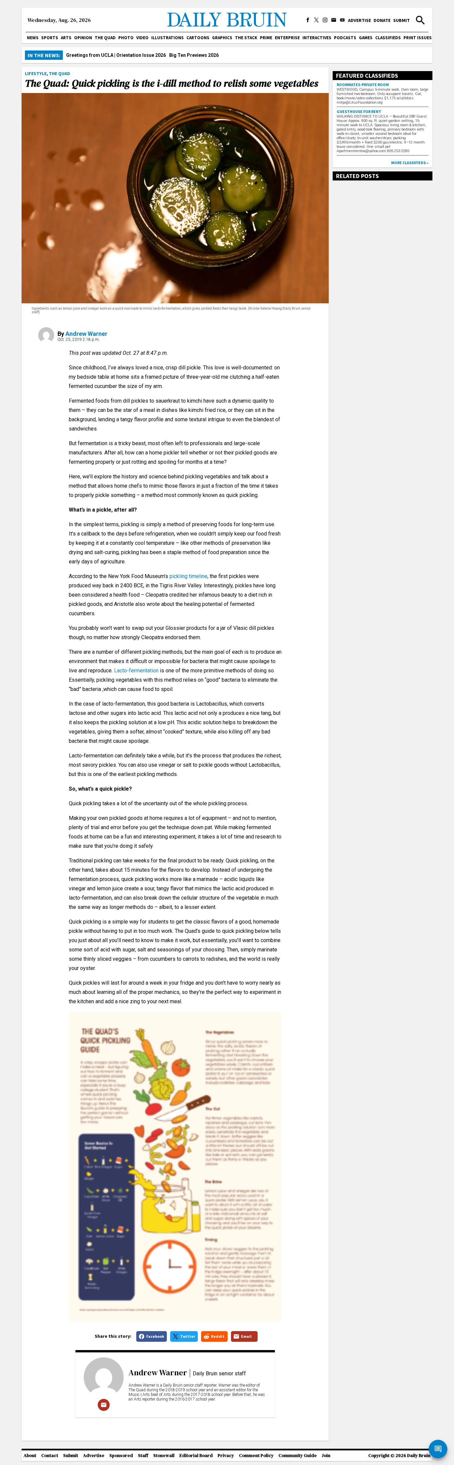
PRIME (266, 38)
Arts (66, 38)
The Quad (105, 38)
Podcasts (345, 38)
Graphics (222, 38)
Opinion (83, 38)
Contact (49, 1455)
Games (366, 38)
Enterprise (287, 38)
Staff (143, 1455)
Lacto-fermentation (136, 670)
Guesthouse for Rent (359, 111)
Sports (49, 38)
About (30, 1455)
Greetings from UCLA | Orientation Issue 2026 (116, 55)
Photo (126, 38)
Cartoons (197, 38)
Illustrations (167, 38)
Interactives (316, 38)
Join (326, 1455)
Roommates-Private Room (363, 84)
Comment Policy (256, 1455)
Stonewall (163, 1455)
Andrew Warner (86, 333)
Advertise (359, 20)
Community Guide (298, 1455)
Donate (382, 20)
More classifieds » (409, 162)
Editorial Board (196, 1455)
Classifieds (388, 38)
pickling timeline (188, 576)
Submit (401, 20)
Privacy (226, 1455)
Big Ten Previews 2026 (194, 55)
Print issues (417, 38)
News (33, 38)
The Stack (246, 38)
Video (142, 38)
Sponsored (121, 1455)
